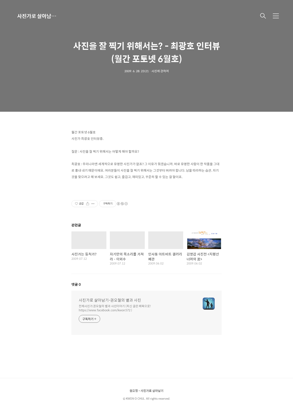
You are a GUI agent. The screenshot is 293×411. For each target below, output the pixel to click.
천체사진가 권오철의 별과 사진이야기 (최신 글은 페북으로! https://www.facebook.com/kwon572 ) (115, 308)
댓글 (76, 284)
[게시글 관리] (93, 203)
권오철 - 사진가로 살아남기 (146, 390)
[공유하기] (87, 203)
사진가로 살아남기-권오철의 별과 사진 (38, 16)
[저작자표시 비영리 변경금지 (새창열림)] (122, 203)
